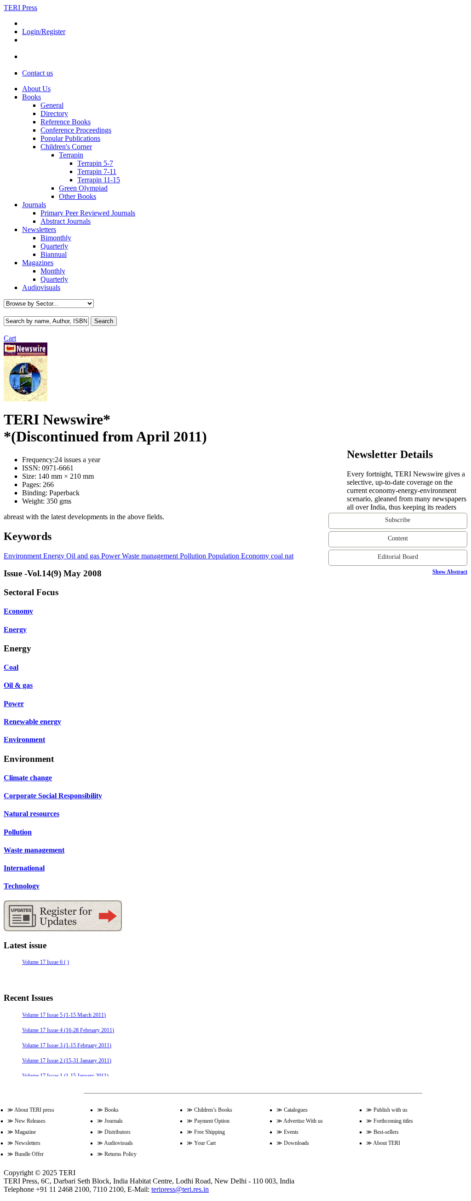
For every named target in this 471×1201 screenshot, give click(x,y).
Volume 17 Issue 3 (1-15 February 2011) (66, 1045)
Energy (52, 556)
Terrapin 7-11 (96, 171)
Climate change (28, 778)
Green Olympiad (83, 188)
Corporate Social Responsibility (53, 796)
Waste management (149, 556)
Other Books (77, 196)
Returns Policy (120, 1154)
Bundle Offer (29, 1154)
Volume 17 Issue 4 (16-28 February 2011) (68, 1030)
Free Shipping (209, 1132)
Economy (254, 556)
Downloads (296, 1143)
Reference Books (65, 122)
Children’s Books (213, 1110)
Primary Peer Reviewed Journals (87, 213)
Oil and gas (81, 556)
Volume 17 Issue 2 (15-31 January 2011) (66, 1060)
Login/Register (43, 31)
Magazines (37, 263)
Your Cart (205, 1143)
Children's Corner (66, 147)
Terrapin (71, 155)
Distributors (117, 1132)
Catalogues (296, 1110)
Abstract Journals (65, 221)
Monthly (52, 271)
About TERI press (34, 1110)
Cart (10, 338)
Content (398, 538)
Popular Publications (70, 138)
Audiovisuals (41, 287)
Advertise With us (303, 1121)
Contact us (37, 73)
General (51, 105)
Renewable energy (32, 721)
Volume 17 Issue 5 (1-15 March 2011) (64, 1015)
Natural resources (31, 814)
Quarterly (54, 246)
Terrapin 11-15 (98, 180)
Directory (54, 113)
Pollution (192, 556)
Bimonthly (55, 238)
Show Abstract (449, 572)
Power (109, 556)
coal (276, 556)
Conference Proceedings (75, 130)
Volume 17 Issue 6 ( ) (45, 962)
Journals (34, 205)
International (24, 868)
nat (288, 556)
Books (31, 97)
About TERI (386, 1143)
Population (222, 556)
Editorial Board (398, 556)
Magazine (25, 1132)
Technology (22, 886)
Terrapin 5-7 (95, 163)
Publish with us (390, 1110)
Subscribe (397, 519)
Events (291, 1132)
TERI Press (20, 8)
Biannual (53, 254)
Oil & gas (18, 685)
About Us (36, 89)
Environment (22, 556)
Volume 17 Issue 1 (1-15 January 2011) (65, 1076)
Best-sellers (386, 1132)
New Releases (30, 1121)
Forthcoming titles (393, 1121)
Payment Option (212, 1121)
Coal (11, 667)
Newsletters (39, 229)
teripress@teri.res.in (180, 1189)
